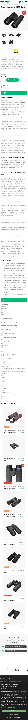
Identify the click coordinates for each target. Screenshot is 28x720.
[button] (14, 707)
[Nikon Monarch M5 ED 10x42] (4, 35)
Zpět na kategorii (8, 48)
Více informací (7, 705)
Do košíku (13, 80)
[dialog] (14, 701)
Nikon (9, 51)
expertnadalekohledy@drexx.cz (14, 646)
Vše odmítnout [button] (14, 714)
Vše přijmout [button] (14, 711)
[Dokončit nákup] (20, 2)
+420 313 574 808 (10, 651)
